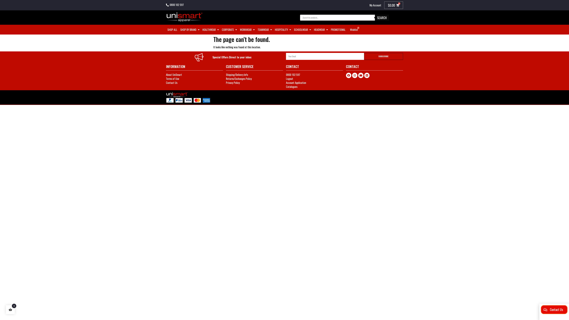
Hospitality (281, 30)
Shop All (172, 30)
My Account (375, 5)
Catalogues (291, 87)
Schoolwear (301, 30)
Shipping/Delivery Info (237, 75)
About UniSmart (174, 75)
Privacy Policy (233, 83)
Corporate (228, 30)
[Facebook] (348, 75)
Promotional (338, 30)
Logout (289, 79)
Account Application (296, 83)
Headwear (319, 30)
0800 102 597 (177, 5)
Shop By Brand (188, 30)
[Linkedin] (367, 75)
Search (382, 17)
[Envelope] (360, 75)
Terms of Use (172, 79)
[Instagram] (354, 75)
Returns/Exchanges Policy (239, 79)
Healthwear (209, 30)
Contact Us (171, 83)
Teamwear (263, 30)
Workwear (246, 30)
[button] (554, 309)
